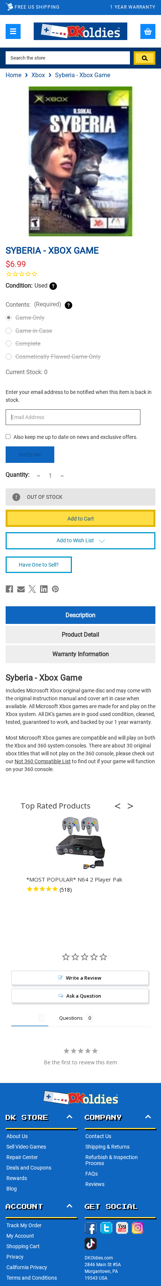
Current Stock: (27, 372)
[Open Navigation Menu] (13, 31)
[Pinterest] (55, 589)
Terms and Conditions (31, 1278)
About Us (17, 1136)
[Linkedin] (44, 589)
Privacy (15, 1257)
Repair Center (22, 1157)
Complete (27, 343)
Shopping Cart (23, 1246)
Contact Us (98, 1136)
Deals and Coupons (28, 1168)
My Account (20, 1236)
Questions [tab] (71, 1017)
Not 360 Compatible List (43, 761)
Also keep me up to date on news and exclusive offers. (75, 437)
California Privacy (26, 1267)
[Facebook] (9, 589)
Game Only (30, 317)
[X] (32, 589)
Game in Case (33, 330)
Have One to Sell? (39, 565)
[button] (119, 806)
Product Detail (80, 634)
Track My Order (24, 1225)
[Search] (144, 58)
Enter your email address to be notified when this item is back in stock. (79, 396)
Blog (11, 1189)
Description (80, 615)
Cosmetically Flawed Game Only (58, 356)
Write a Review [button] (83, 977)
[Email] (21, 589)
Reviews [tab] (24, 1017)
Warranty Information (80, 654)
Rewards (16, 1178)
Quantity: (18, 475)
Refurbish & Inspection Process (111, 1160)
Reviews (94, 1184)
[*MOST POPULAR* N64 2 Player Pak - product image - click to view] (80, 843)
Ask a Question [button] (83, 995)
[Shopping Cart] (147, 31)
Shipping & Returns (107, 1147)
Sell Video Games (26, 1147)
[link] (80, 273)
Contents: (33, 304)
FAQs (91, 1174)
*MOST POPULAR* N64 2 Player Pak (74, 879)
